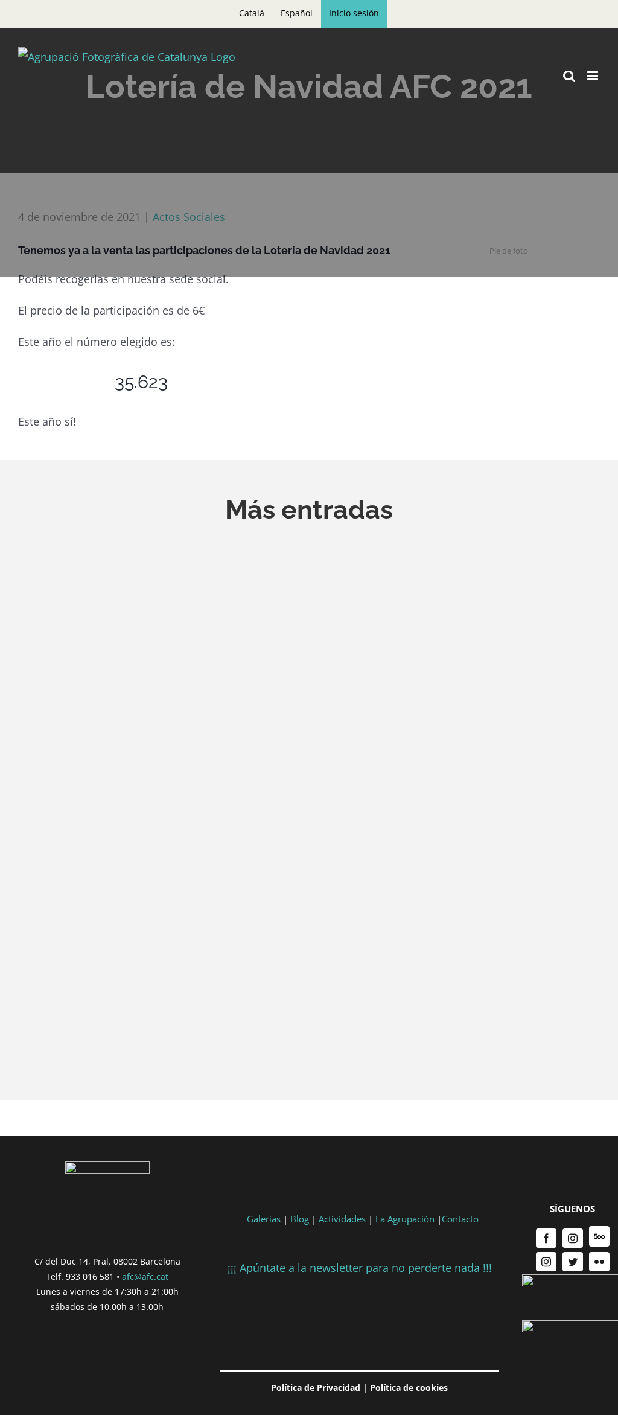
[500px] (599, 1236)
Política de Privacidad (315, 1387)
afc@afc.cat (145, 1276)
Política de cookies (409, 1387)
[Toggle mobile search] (569, 75)
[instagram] (572, 1238)
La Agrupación (405, 1219)
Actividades (342, 1219)
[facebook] (546, 1238)
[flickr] (599, 1261)
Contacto (460, 1219)
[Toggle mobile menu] (593, 75)
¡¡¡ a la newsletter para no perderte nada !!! (360, 1267)
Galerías (265, 1219)
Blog (299, 1219)
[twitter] (572, 1261)
